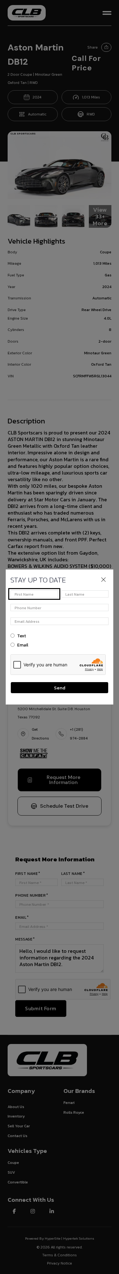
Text (21, 636)
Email (22, 645)
